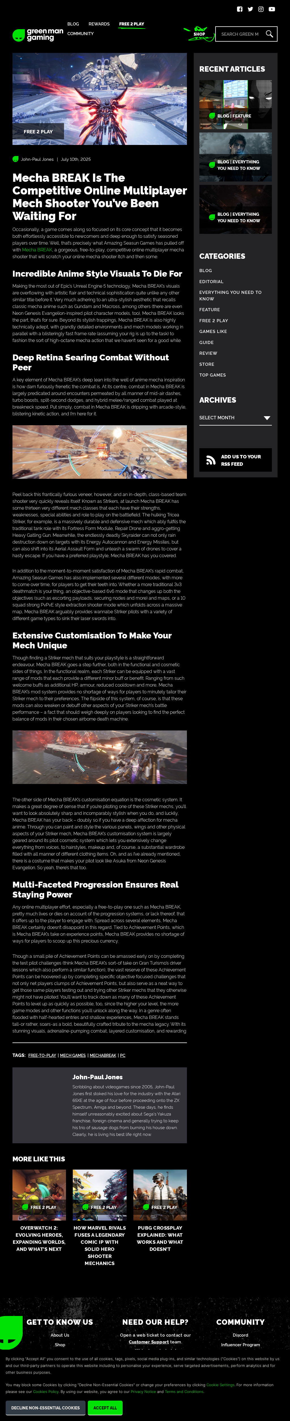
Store (206, 364)
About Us (60, 1335)
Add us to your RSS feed (241, 460)
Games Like (213, 331)
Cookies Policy (46, 1391)
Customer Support (149, 1342)
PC (122, 1055)
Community (80, 33)
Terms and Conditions (184, 1391)
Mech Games (73, 1055)
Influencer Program (240, 1344)
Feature (209, 309)
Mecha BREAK (37, 249)
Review (208, 353)
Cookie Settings (220, 1384)
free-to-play (42, 1055)
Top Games (212, 375)
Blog (73, 24)
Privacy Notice (143, 1391)
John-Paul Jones (37, 159)
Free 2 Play (131, 24)
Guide (206, 342)
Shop (199, 34)
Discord (240, 1335)
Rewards (99, 24)
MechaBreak (103, 1055)
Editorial (211, 281)
